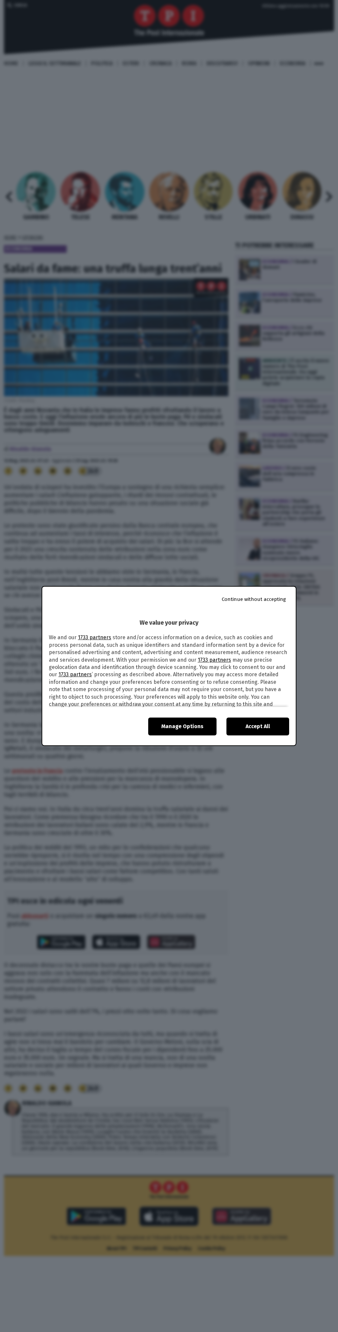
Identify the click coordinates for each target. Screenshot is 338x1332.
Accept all (258, 726)
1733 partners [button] (94, 637)
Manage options (182, 726)
